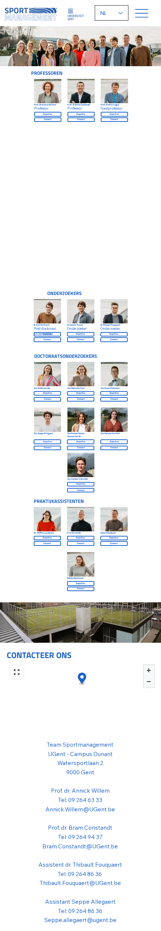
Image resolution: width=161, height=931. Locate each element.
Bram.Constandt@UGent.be (80, 846)
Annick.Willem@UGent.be (80, 809)
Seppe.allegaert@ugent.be (80, 920)
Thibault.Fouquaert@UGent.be (80, 883)
